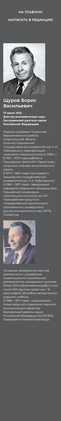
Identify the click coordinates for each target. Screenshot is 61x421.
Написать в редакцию (30, 20)
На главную (30, 12)
